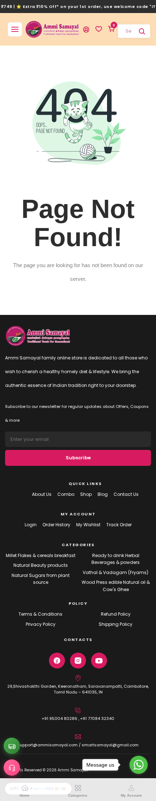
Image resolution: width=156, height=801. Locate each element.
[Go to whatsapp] (139, 765)
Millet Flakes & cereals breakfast (40, 555)
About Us (42, 494)
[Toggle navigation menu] (15, 29)
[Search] (141, 31)
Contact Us (126, 494)
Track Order (119, 525)
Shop (86, 494)
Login (31, 525)
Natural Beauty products (40, 565)
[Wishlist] (98, 29)
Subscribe (78, 457)
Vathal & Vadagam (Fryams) (115, 572)
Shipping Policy (115, 624)
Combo (65, 494)
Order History (56, 525)
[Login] (86, 29)
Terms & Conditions (40, 614)
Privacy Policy (41, 624)
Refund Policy (116, 614)
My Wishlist (88, 525)
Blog (103, 494)
